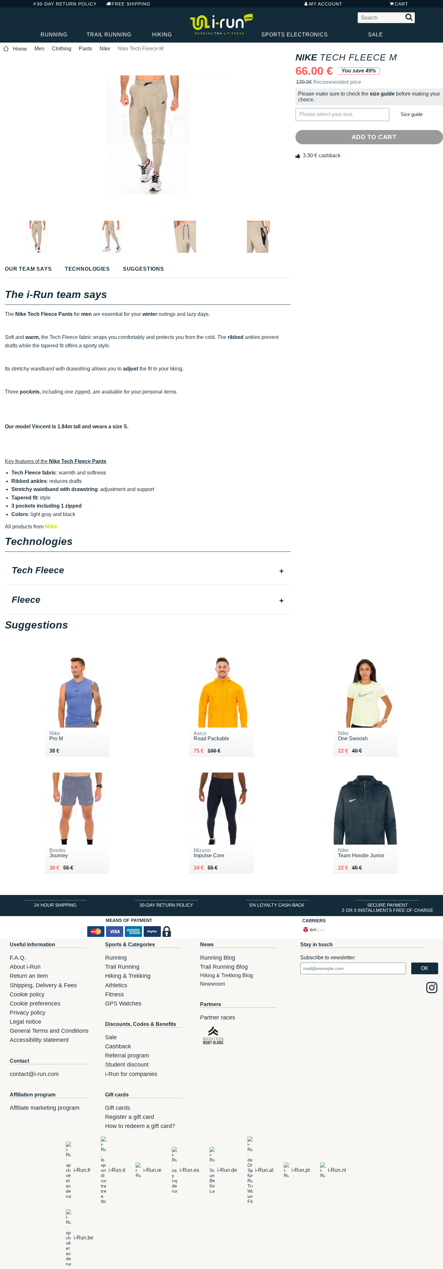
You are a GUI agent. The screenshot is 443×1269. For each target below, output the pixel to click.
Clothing (61, 48)
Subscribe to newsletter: (327, 957)
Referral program (127, 1055)
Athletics (116, 985)
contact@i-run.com (34, 1074)
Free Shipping (131, 3)
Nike (105, 48)
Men (39, 48)
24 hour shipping (55, 905)
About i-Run (25, 967)
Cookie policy (27, 994)
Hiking (162, 34)
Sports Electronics (294, 34)
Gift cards (117, 1108)
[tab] (148, 571)
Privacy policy (27, 1012)
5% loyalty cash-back (276, 905)
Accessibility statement (39, 1040)
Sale (375, 34)
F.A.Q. (18, 957)
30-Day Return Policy (67, 3)
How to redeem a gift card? (140, 1126)
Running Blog (217, 957)
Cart (401, 3)
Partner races (217, 1017)
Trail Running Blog (224, 967)
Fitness (114, 994)
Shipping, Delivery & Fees (43, 985)
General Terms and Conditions (49, 1031)
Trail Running (109, 34)
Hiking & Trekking (127, 976)
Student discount (127, 1064)
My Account (325, 3)
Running (54, 34)
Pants (85, 48)
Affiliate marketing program (44, 1108)
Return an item (29, 976)
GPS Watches (123, 1003)
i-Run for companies (131, 1074)
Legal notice (25, 1021)
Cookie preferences (35, 1003)
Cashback (118, 1046)
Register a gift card (129, 1117)
